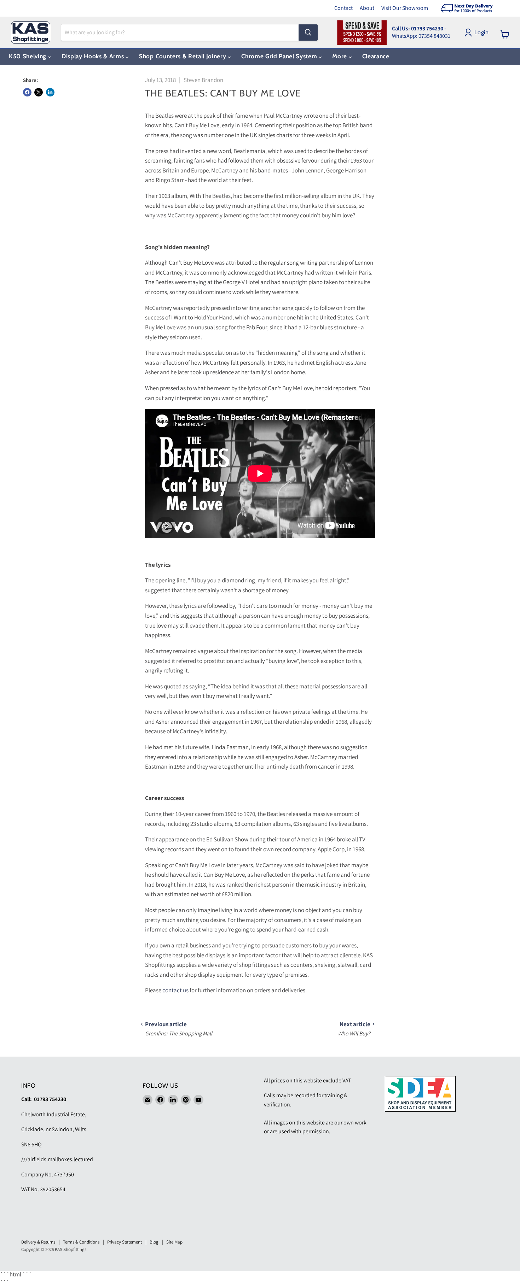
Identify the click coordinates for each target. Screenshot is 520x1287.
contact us (175, 990)
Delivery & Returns (38, 1242)
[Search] (308, 32)
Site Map (174, 1242)
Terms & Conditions (81, 1242)
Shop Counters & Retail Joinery (183, 56)
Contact (343, 8)
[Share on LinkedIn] (50, 92)
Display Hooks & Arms (94, 56)
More (340, 56)
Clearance (375, 56)
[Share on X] (38, 92)
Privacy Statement (124, 1242)
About (367, 8)
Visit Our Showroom (404, 8)
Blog (154, 1242)
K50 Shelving (28, 56)
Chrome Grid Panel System (280, 56)
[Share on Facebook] (27, 92)
